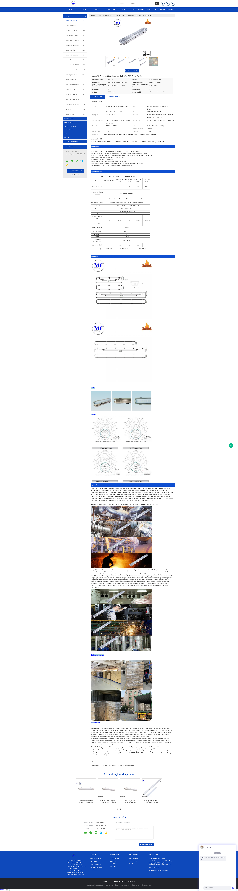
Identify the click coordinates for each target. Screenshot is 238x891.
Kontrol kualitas (138, 9)
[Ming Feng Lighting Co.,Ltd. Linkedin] (173, 4)
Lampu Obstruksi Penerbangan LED (76, 60)
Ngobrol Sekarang (166, 9)
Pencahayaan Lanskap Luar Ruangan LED (76, 74)
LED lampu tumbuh (75, 94)
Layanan (113, 864)
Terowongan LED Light (75, 45)
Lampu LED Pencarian (75, 55)
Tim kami (113, 866)
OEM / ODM (133, 861)
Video (97, 9)
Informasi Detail (97, 97)
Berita (66, 133)
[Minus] (233, 847)
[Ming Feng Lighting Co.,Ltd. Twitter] (168, 4)
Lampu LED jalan (75, 50)
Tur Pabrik (124, 9)
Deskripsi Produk (114, 97)
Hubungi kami (151, 9)
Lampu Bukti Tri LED (75, 20)
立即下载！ (3, 890)
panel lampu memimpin (75, 84)
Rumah (70, 9)
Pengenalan (114, 858)
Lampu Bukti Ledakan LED (75, 40)
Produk (83, 9)
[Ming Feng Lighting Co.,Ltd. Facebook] (163, 4)
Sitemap (105, 881)
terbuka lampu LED (129, 765)
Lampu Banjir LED (75, 25)
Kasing (66, 137)
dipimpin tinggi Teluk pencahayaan (76, 35)
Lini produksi (133, 858)
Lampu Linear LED (75, 89)
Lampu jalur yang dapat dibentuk (75, 70)
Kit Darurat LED (75, 109)
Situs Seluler (131, 881)
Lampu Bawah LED (75, 79)
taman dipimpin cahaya (115, 765)
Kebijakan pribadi (118, 881)
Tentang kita (110, 9)
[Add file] (201, 888)
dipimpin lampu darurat (75, 104)
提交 (7, 890)
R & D (131, 864)
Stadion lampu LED (75, 30)
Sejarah (113, 861)
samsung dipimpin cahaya (99, 765)
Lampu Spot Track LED (75, 65)
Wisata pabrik (68, 122)
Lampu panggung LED (75, 99)
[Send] (233, 888)
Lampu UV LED (75, 114)
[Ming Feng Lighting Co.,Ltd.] (67, 161)
